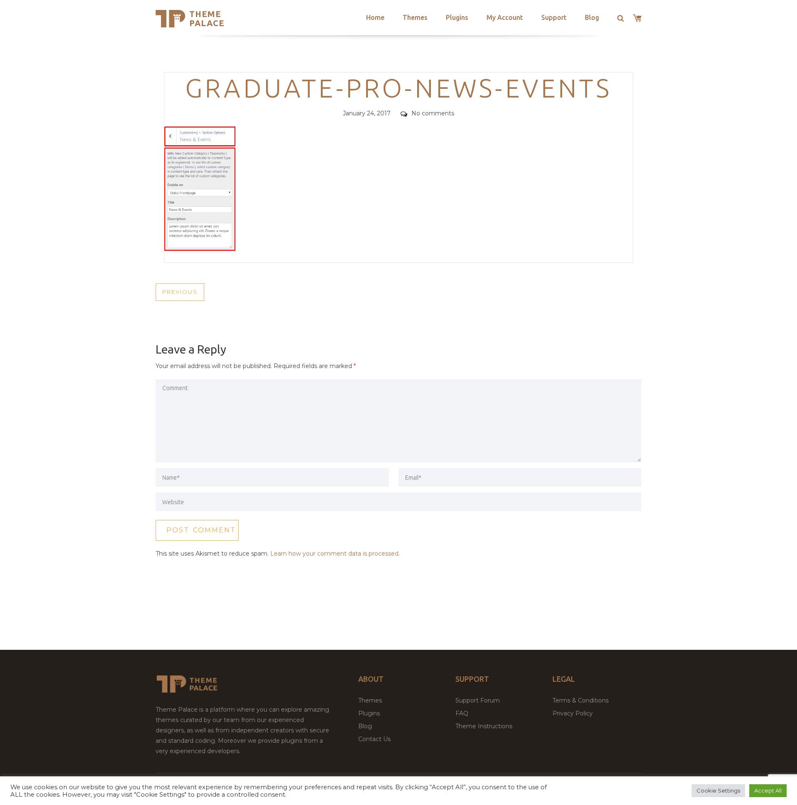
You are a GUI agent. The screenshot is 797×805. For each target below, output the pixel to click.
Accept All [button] (768, 790)
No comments (432, 113)
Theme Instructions (483, 726)
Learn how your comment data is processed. (335, 553)
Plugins (457, 17)
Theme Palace (207, 18)
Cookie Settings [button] (718, 790)
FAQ (461, 713)
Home (375, 17)
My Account (505, 17)
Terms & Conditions (581, 700)
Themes (415, 17)
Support (554, 17)
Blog (592, 17)
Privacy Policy (573, 713)
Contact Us (374, 739)
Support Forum (477, 700)
